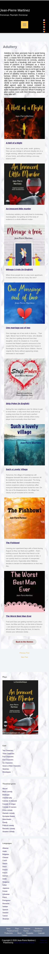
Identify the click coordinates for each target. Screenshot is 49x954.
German (5, 876)
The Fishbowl (13, 543)
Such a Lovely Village (17, 469)
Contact (24, 935)
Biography (29, 933)
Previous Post (24, 653)
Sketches (5, 769)
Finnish (4, 870)
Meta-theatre (6, 819)
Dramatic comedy (8, 813)
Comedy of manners (9, 807)
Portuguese (6, 900)
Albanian (5, 848)
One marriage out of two (18, 328)
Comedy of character (9, 801)
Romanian (5, 903)
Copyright (41, 933)
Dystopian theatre (8, 816)
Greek (4, 879)
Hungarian (5, 882)
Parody (4, 822)
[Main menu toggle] (24, 24)
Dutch (4, 866)
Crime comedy (7, 810)
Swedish (5, 913)
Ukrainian (5, 919)
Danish (4, 863)
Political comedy (8, 825)
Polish (4, 897)
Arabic (4, 851)
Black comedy (7, 792)
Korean (4, 891)
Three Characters (8, 754)
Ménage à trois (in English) (19, 269)
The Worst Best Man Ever (19, 616)
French (4, 873)
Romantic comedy (8, 828)
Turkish (5, 916)
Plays (17, 928)
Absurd (4, 789)
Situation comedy (8, 831)
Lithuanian (6, 894)
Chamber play (7, 798)
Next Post (24, 657)
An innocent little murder (18, 209)
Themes (26, 931)
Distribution (39, 928)
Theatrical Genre (12, 931)
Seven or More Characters (11, 766)
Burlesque (5, 795)
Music (19, 933)
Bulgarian (5, 854)
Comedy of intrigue (8, 804)
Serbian (5, 906)
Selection (27, 928)
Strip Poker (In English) (17, 403)
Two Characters (7, 750)
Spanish (5, 910)
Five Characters (7, 760)
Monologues (6, 772)
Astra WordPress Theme (24, 943)
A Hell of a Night (14, 143)
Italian (4, 885)
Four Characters (8, 757)
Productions (9, 933)
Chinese (5, 857)
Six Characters (7, 763)
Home (8, 928)
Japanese (5, 888)
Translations (38, 931)
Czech (4, 860)
